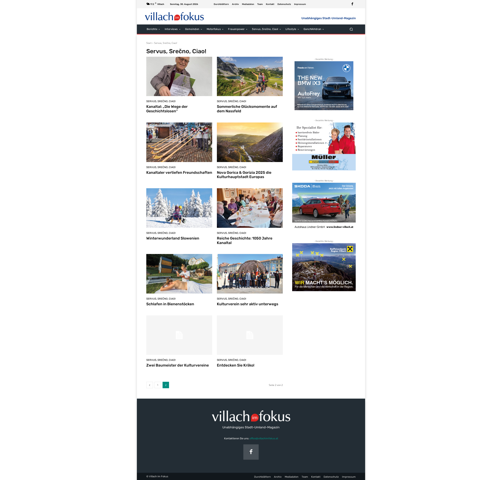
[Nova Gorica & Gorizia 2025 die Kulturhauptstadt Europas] (250, 142)
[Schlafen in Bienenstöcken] (179, 274)
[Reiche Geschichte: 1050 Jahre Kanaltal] (250, 208)
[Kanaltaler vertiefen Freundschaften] (179, 142)
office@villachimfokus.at (264, 438)
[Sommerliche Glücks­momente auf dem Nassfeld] (250, 76)
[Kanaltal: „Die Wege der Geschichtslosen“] (179, 76)
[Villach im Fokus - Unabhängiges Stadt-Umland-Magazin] (174, 16)
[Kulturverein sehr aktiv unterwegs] (250, 274)
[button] (351, 29)
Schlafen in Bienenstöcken (170, 304)
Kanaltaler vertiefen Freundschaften (179, 172)
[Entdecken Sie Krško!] (250, 335)
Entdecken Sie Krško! (235, 365)
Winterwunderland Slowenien (172, 238)
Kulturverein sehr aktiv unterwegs (247, 304)
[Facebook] (352, 4)
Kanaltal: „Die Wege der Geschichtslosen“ (167, 108)
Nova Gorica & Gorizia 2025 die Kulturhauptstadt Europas (244, 174)
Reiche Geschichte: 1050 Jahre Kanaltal (244, 240)
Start (149, 43)
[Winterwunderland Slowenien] (179, 208)
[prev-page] (149, 385)
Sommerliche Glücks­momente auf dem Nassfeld (247, 108)
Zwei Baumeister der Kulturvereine (177, 365)
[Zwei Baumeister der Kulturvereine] (179, 335)
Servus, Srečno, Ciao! (161, 101)
